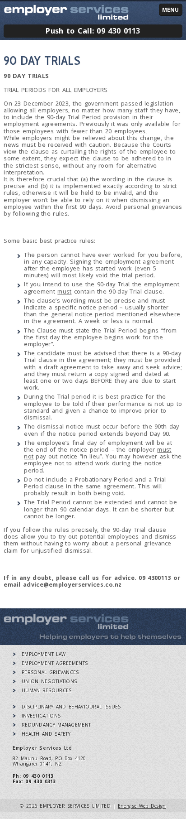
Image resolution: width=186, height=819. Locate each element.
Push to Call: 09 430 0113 (93, 31)
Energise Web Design (142, 806)
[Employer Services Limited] (66, 627)
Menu (170, 10)
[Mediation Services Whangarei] (66, 18)
